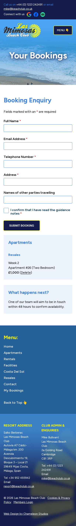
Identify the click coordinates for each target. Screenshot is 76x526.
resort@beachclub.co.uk (19, 486)
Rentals (9, 359)
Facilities (10, 365)
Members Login (23, 502)
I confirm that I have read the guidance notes (40, 211)
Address (11, 175)
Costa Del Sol (14, 372)
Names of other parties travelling (29, 192)
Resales (9, 378)
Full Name (12, 121)
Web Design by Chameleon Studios (26, 513)
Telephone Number (20, 157)
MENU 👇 (63, 30)
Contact (10, 384)
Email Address (15, 139)
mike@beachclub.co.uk (18, 9)
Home (8, 346)
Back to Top (13, 403)
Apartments (13, 353)
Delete (26, 272)
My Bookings (13, 390)
